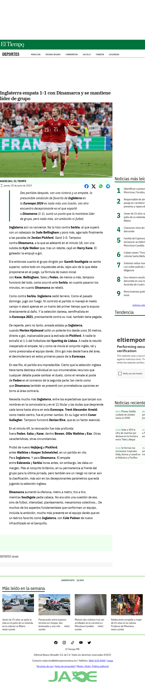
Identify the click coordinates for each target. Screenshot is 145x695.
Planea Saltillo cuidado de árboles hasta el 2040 (126, 414)
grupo (15, 556)
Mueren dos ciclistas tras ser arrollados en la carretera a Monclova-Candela (89, 624)
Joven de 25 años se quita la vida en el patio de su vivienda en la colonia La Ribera (17, 624)
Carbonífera (72, 54)
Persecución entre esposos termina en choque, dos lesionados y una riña (54, 624)
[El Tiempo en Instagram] (66, 643)
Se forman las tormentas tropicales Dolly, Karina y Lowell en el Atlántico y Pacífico (128, 452)
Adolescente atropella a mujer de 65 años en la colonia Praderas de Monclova (126, 624)
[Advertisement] (72, 20)
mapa (110, 660)
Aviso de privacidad (65, 666)
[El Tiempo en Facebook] (58, 643)
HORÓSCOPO (68, 580)
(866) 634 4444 (97, 660)
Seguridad (114, 54)
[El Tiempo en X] (89, 643)
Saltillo (87, 54)
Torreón (100, 54)
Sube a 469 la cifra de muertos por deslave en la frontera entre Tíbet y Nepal (127, 434)
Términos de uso (44, 666)
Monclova (35, 54)
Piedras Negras (53, 54)
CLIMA (80, 580)
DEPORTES (10, 53)
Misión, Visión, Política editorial (93, 666)
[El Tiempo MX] (12, 46)
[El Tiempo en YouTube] (83, 643)
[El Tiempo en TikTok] (75, 643)
